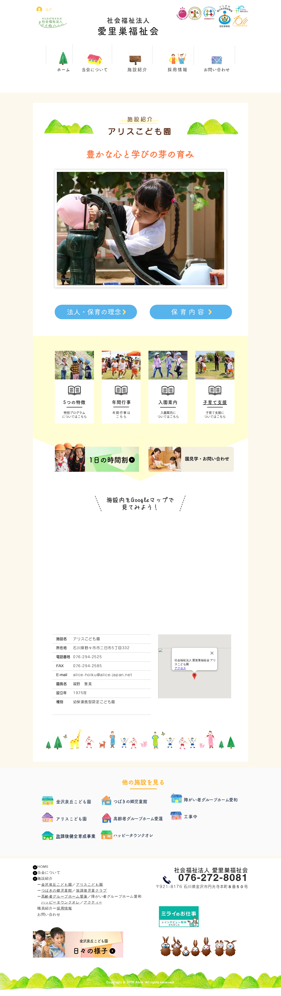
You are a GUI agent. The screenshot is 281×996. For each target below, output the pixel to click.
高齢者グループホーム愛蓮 (64, 896)
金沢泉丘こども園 (56, 884)
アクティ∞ (93, 902)
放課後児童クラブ (91, 890)
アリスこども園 (89, 884)
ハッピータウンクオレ (60, 902)
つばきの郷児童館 (56, 890)
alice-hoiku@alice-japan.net (102, 675)
